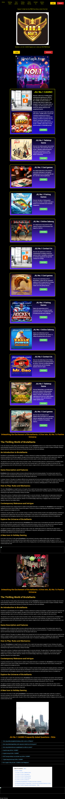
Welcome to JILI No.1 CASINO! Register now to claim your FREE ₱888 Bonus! (32, 47)
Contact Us (36, 2)
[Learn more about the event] (16, 72)
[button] (32, 741)
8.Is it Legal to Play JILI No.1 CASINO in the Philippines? (16, 762)
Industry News (42, 2)
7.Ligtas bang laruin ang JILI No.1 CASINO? (13, 759)
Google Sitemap (4, 798)
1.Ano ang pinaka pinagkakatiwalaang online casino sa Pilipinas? (18, 741)
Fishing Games (22, 2)
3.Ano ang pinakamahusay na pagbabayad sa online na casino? (17, 747)
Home (3, 2)
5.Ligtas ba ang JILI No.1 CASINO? (11, 753)
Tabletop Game (10, 2)
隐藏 (25, 768)
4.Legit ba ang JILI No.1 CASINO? (10, 750)
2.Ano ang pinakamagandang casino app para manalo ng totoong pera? (20, 744)
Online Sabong (29, 2)
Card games (16, 2)
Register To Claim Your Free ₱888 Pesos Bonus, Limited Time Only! (32, 9)
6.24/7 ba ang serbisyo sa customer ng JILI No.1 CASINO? (16, 756)
